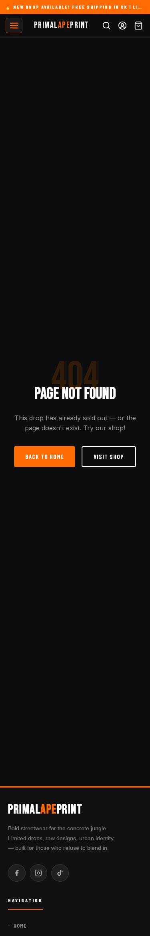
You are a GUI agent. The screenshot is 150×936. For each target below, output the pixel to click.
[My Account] (122, 26)
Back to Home (44, 456)
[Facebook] (17, 873)
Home (20, 925)
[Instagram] (38, 873)
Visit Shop (109, 456)
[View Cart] (138, 26)
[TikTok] (60, 873)
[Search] (106, 26)
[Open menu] (14, 25)
